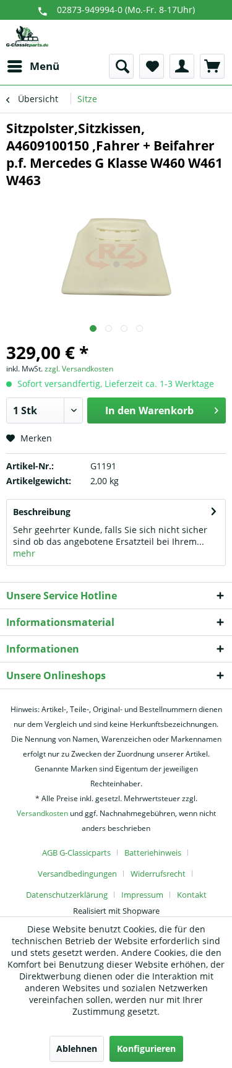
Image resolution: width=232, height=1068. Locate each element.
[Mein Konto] (182, 66)
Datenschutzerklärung (67, 894)
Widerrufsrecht (158, 873)
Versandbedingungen (77, 873)
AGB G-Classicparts (76, 852)
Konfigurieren (146, 1048)
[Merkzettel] (151, 66)
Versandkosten (42, 813)
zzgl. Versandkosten (79, 368)
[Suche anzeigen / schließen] (121, 66)
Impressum (142, 894)
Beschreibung (42, 512)
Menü (44, 66)
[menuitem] (33, 66)
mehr (24, 553)
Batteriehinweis (152, 852)
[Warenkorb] (212, 66)
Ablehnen (76, 1048)
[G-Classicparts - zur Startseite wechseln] (27, 37)
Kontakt (192, 894)
